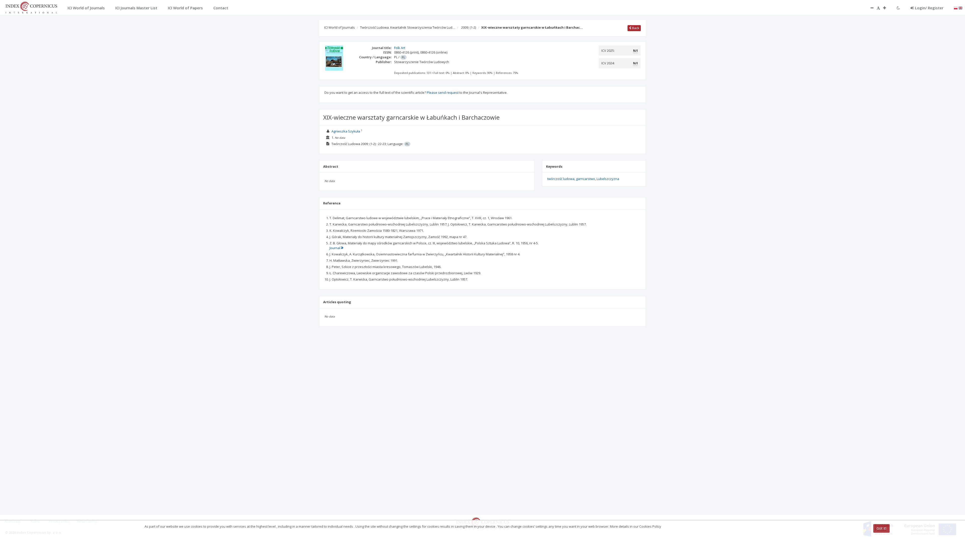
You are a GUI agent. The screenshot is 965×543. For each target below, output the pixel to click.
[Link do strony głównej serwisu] (31, 7)
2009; (468, 27)
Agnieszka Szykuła (345, 131)
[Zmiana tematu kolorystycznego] (898, 7)
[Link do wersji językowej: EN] (960, 7)
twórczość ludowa (560, 178)
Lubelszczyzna (608, 178)
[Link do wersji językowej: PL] (956, 7)
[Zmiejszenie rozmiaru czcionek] (869, 7)
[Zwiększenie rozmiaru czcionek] (887, 7)
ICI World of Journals (339, 27)
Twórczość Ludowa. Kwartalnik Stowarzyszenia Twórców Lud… (407, 27)
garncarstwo (585, 178)
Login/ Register (929, 7)
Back (635, 28)
